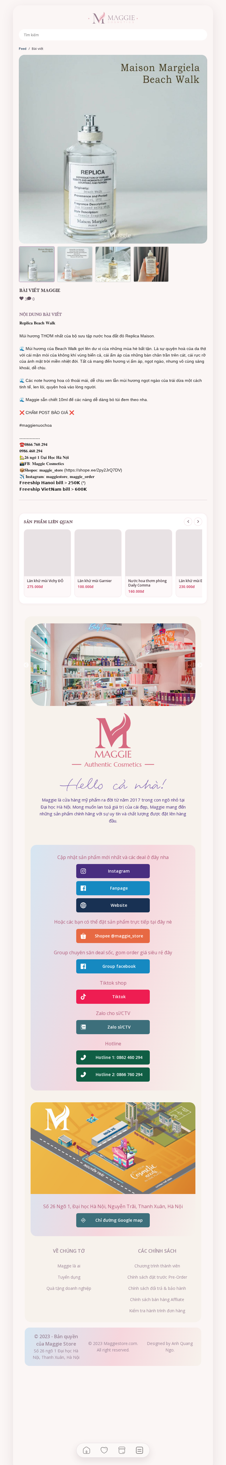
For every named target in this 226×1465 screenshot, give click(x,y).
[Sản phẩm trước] (188, 522)
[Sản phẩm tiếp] (198, 522)
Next (200, 665)
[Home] (86, 1450)
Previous (26, 665)
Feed (22, 48)
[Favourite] (104, 1450)
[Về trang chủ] (113, 18)
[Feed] (139, 1450)
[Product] (122, 1450)
